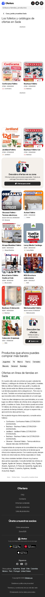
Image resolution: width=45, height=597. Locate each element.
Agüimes (26, 468)
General (14, 366)
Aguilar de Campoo (15, 463)
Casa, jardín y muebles (35, 383)
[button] (37, 3)
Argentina (16, 569)
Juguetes (6, 362)
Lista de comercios (22, 507)
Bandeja (23, 366)
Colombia (34, 569)
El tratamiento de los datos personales (22, 592)
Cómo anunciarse (22, 527)
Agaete (4, 463)
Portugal (16, 571)
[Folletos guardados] (33, 3)
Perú (10, 571)
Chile (28, 569)
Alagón (12, 471)
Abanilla (33, 468)
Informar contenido (22, 503)
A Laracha (18, 468)
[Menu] (41, 3)
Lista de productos (22, 511)
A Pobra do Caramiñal (24, 466)
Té (14, 362)
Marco (20, 362)
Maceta (6, 366)
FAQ (22, 495)
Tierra (27, 362)
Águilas (38, 463)
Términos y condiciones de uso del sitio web (22, 588)
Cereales (36, 362)
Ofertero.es (28, 578)
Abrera (11, 468)
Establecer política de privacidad (22, 583)
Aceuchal (5, 471)
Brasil (23, 569)
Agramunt (11, 466)
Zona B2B (22, 531)
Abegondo (27, 463)
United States (26, 571)
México (5, 571)
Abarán (4, 466)
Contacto (22, 499)
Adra (33, 463)
